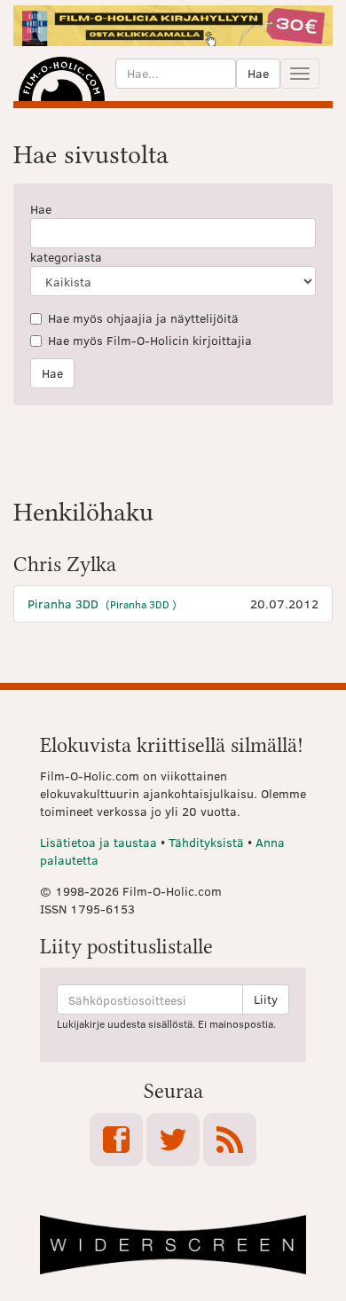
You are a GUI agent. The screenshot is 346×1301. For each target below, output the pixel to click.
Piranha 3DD (102, 603)
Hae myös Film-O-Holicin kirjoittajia (150, 340)
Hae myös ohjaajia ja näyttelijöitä (143, 318)
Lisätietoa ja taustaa (98, 842)
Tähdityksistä (206, 842)
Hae (258, 73)
